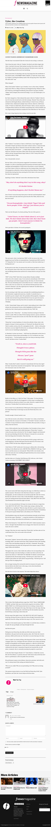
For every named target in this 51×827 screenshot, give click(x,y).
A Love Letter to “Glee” (38, 704)
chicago (12, 691)
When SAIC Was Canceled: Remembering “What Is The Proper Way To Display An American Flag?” (13, 704)
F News (18, 689)
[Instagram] (21, 804)
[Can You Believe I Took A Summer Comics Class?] (44, 781)
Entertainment (8, 18)
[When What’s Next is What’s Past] (19, 781)
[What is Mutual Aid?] (32, 781)
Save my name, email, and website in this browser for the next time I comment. (24, 741)
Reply (11, 718)
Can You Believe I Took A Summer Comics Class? (43, 789)
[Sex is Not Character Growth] (7, 781)
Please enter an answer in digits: (12, 744)
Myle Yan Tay (20, 27)
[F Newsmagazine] (47, 3)
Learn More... (16, 818)
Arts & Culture (41, 786)
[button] (27, 8)
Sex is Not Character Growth (6, 788)
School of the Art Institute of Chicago (16, 824)
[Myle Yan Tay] (8, 682)
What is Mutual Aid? (31, 788)
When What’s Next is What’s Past (19, 788)
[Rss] (15, 804)
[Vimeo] (23, 804)
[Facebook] (17, 804)
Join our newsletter (43, 807)
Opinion (27, 786)
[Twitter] (19, 804)
